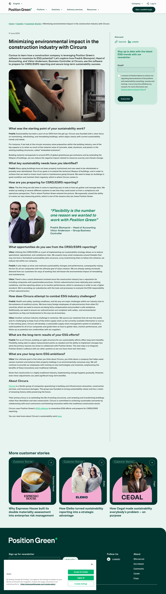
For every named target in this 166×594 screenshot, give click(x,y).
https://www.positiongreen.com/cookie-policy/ (38, 584)
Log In (153, 3)
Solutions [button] (56, 9)
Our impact (139, 564)
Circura (12, 386)
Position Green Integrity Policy (133, 90)
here (59, 416)
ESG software (42, 408)
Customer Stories (33, 24)
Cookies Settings (80, 584)
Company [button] (136, 4)
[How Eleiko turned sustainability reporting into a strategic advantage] (83, 481)
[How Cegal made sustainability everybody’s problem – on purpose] (133, 481)
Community (139, 568)
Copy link (122, 42)
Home (11, 24)
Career (137, 573)
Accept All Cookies (81, 572)
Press (136, 578)
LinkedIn (116, 559)
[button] (16, 3)
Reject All (80, 578)
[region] (50, 575)
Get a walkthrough (143, 9)
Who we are (139, 559)
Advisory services (75, 9)
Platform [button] (41, 9)
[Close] (92, 564)
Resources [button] (91, 9)
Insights (19, 24)
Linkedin (135, 42)
